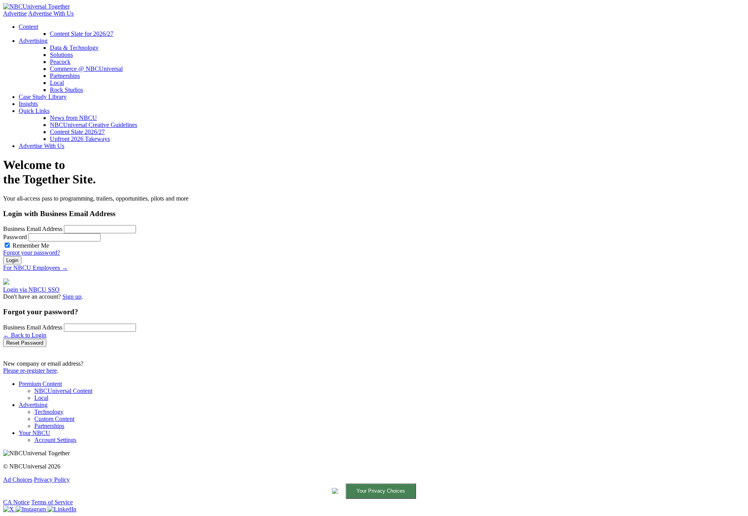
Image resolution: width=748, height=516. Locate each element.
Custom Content (54, 419)
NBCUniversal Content (63, 390)
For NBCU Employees (35, 267)
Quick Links (34, 110)
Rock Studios (66, 89)
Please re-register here (30, 370)
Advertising (33, 40)
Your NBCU (34, 433)
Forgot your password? (31, 252)
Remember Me (30, 245)
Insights (28, 103)
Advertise (15, 13)
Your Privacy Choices (380, 491)
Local (57, 82)
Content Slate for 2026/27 (81, 33)
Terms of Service (52, 502)
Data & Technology (74, 47)
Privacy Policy (52, 479)
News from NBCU (73, 117)
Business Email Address (32, 228)
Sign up (71, 296)
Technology (49, 412)
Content (28, 26)
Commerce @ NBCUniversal (86, 68)
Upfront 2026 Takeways (80, 139)
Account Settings (55, 440)
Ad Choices (17, 479)
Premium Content (40, 383)
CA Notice (16, 502)
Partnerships (65, 75)
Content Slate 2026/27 (77, 132)
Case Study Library (43, 96)
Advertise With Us (51, 13)
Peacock (60, 61)
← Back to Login (24, 335)
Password (15, 237)
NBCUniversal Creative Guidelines (93, 125)
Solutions (61, 54)
